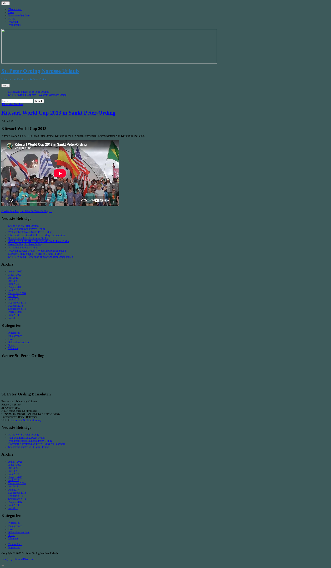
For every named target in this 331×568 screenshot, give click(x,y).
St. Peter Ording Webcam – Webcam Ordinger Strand (37, 94)
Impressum (14, 547)
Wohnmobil (14, 24)
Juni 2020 (13, 283)
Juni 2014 (13, 315)
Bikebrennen (15, 9)
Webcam (13, 21)
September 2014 (17, 308)
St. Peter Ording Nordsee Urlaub (40, 71)
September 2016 (17, 302)
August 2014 (15, 311)
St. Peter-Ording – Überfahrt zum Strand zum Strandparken (40, 256)
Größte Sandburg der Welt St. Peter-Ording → (26, 211)
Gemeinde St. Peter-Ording (26, 420)
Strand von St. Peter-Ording (23, 225)
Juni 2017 (13, 299)
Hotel (11, 12)
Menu (5, 3)
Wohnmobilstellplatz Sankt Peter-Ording (30, 232)
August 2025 (15, 271)
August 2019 (15, 287)
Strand (11, 18)
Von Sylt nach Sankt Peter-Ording (26, 228)
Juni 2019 (13, 290)
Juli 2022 (13, 277)
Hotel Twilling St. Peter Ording (25, 244)
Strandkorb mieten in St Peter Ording (28, 91)
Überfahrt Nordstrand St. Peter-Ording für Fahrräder (36, 235)
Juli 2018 (13, 296)
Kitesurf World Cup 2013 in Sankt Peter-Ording (58, 113)
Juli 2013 (13, 318)
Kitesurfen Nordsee (18, 15)
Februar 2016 (15, 305)
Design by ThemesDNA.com (17, 559)
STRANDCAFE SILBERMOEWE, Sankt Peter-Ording (39, 241)
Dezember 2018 (17, 293)
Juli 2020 (13, 280)
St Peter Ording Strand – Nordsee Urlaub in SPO (35, 253)
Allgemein (14, 332)
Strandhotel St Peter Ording (23, 247)
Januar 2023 (15, 274)
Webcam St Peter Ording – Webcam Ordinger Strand (37, 250)
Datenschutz (15, 544)
